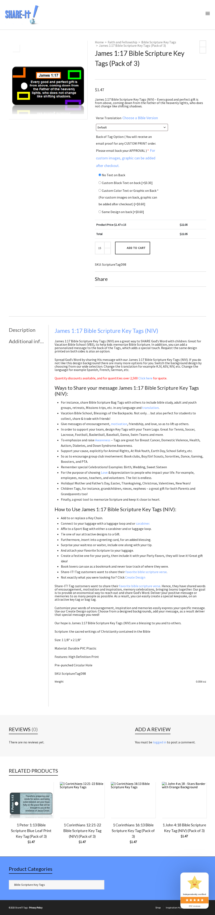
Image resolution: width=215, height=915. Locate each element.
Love (104, 472)
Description (22, 330)
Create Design (135, 577)
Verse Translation (127, 117)
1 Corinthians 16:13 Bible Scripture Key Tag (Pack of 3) (133, 831)
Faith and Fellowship (122, 42)
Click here (145, 378)
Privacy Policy (35, 907)
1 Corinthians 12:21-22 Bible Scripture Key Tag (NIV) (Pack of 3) (82, 831)
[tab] (28, 330)
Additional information (27, 341)
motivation (119, 424)
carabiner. (143, 523)
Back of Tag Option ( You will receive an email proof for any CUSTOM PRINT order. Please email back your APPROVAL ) (126, 151)
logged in (159, 742)
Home (99, 42)
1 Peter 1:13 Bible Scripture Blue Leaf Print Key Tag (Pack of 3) (31, 831)
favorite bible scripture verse (146, 572)
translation (150, 407)
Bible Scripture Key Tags (158, 42)
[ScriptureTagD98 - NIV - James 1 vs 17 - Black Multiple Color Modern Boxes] (16, 48)
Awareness (102, 440)
